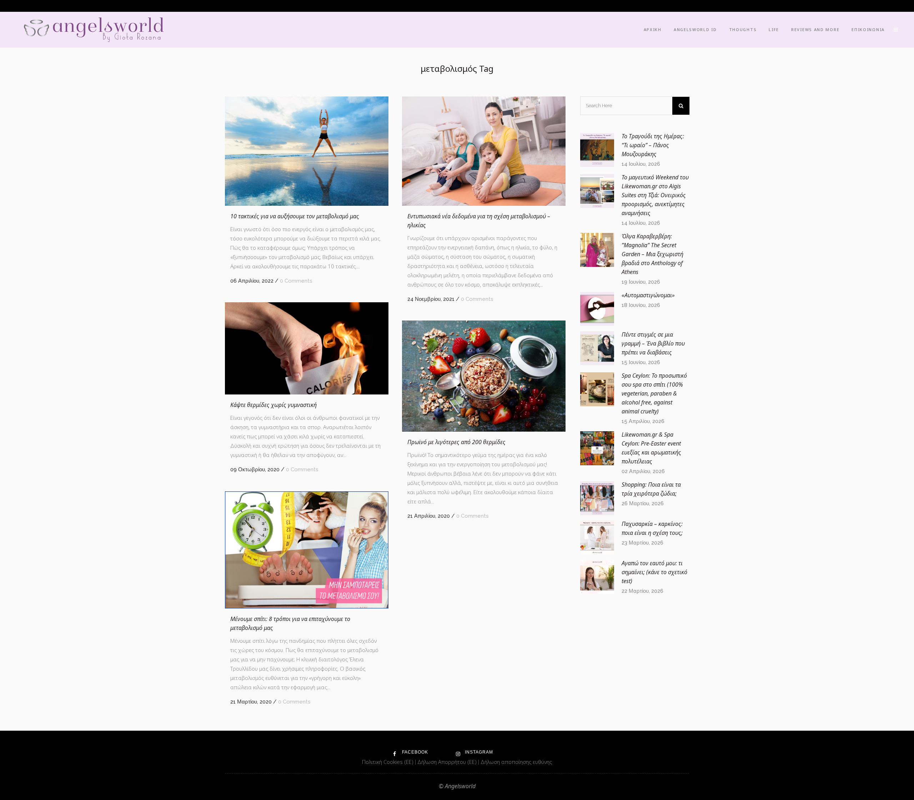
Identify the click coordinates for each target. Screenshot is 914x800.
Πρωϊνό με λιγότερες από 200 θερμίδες (456, 442)
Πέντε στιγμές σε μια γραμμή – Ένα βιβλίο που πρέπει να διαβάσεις (653, 343)
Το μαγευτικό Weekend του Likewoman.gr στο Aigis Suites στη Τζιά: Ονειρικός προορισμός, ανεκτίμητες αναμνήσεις (655, 195)
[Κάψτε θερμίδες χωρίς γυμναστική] (306, 348)
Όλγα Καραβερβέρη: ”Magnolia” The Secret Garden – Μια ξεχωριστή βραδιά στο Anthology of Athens (652, 254)
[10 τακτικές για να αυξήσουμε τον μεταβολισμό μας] (306, 151)
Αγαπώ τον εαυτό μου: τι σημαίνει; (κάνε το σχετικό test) (654, 572)
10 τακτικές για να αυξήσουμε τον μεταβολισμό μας (294, 216)
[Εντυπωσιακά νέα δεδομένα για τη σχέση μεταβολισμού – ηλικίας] (484, 151)
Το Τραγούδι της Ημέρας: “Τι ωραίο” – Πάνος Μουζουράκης (653, 145)
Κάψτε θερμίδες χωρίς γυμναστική (273, 405)
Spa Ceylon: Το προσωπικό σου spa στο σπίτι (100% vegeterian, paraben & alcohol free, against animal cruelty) (654, 393)
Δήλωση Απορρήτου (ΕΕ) (447, 761)
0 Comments (296, 281)
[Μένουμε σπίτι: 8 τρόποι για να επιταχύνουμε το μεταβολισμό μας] (306, 549)
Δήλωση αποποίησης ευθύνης (516, 761)
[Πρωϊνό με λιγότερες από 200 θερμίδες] (484, 376)
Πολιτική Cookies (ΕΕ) (388, 761)
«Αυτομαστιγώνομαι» (648, 295)
